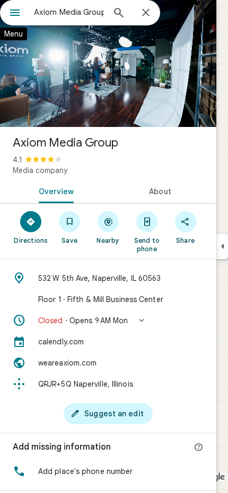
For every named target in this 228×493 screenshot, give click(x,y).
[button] (108, 320)
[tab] (54, 190)
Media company (40, 170)
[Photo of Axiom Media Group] (108, 63)
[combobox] (69, 12)
